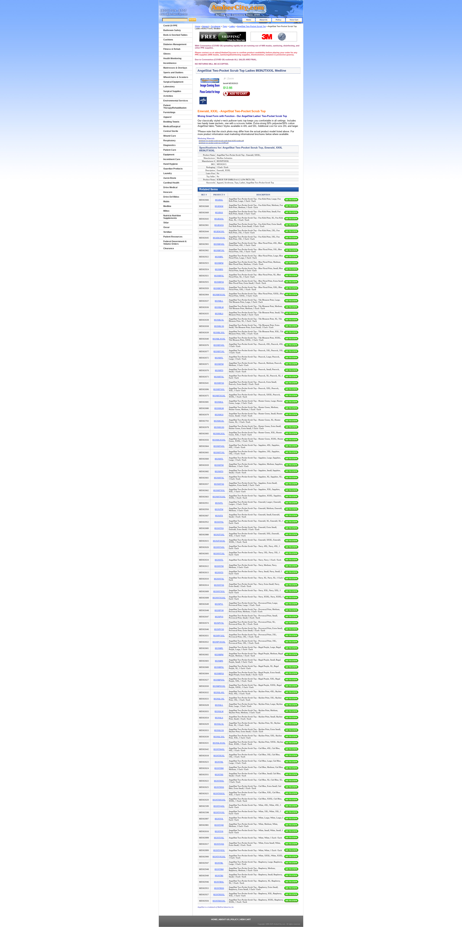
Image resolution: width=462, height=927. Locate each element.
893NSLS (219, 718)
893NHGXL (219, 421)
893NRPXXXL (219, 686)
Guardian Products (173, 168)
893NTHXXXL (219, 800)
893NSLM (219, 711)
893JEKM (219, 206)
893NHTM (219, 465)
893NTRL (219, 863)
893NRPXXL (219, 680)
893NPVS (219, 617)
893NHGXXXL (219, 440)
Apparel (205, 26)
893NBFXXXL (219, 295)
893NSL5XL (219, 699)
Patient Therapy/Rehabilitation (174, 106)
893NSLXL (219, 724)
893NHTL (219, 459)
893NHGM (219, 408)
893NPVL (219, 604)
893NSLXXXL (219, 743)
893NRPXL (219, 667)
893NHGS (219, 415)
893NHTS (219, 471)
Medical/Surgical (171, 126)
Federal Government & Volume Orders (175, 242)
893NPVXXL (219, 636)
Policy (278, 20)
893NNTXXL (219, 591)
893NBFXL (219, 276)
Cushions (168, 39)
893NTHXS (219, 787)
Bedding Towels (171, 122)
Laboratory (169, 86)
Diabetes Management (174, 44)
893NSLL (219, 705)
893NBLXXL (219, 332)
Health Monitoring (172, 58)
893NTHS (219, 774)
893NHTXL (219, 478)
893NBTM (219, 364)
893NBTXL (219, 377)
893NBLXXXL (219, 339)
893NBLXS (219, 326)
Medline (167, 206)
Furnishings (169, 112)
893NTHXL (219, 781)
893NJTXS (219, 528)
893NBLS (219, 313)
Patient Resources (172, 236)
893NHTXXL (219, 490)
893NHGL (219, 402)
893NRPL (219, 648)
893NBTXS (219, 383)
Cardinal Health (171, 183)
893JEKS (219, 212)
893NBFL (219, 257)
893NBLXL (219, 320)
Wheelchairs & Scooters (175, 77)
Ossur (166, 227)
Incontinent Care (171, 159)
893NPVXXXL (219, 642)
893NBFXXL (219, 288)
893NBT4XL (219, 345)
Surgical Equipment (173, 82)
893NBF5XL (219, 250)
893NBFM (219, 263)
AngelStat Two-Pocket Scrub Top (251, 26)
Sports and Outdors (173, 72)
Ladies (232, 26)
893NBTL (219, 358)
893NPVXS (219, 629)
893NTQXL (219, 838)
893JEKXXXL (219, 238)
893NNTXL (219, 579)
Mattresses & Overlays (175, 68)
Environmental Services (175, 100)
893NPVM (219, 610)
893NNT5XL (219, 553)
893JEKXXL (219, 231)
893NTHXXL (219, 793)
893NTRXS (219, 888)
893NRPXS (219, 673)
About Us (263, 20)
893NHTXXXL (219, 497)
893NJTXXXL (219, 541)
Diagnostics (169, 145)
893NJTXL (219, 522)
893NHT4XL (219, 446)
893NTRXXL (219, 894)
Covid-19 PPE (170, 25)
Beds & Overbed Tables (175, 35)
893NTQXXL (219, 850)
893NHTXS (219, 484)
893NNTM (219, 566)
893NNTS (219, 572)
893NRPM (219, 654)
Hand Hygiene (170, 164)
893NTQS (219, 831)
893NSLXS (219, 730)
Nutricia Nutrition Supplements (172, 216)
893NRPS (219, 661)
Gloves (167, 54)
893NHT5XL (219, 452)
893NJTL (219, 503)
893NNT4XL (219, 547)
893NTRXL (219, 882)
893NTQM (219, 825)
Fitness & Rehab (171, 49)
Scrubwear (216, 26)
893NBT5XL (219, 351)
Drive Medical (170, 187)
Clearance (168, 248)
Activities (168, 96)
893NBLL (219, 301)
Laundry (167, 173)
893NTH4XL (219, 749)
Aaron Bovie (169, 178)
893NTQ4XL (219, 806)
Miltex (166, 211)
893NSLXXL (219, 737)
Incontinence (169, 63)
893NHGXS (219, 427)
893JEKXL (219, 219)
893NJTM (219, 509)
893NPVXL (219, 623)
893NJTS (219, 516)
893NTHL (219, 762)
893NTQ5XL (219, 812)
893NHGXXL (219, 433)
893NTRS (219, 875)
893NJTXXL (219, 535)
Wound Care (169, 136)
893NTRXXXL (219, 901)
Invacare (167, 192)
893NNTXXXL (219, 598)
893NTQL (219, 819)
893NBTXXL (219, 389)
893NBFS (219, 269)
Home (248, 20)
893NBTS (219, 370)
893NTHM (219, 768)
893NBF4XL (219, 244)
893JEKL (219, 200)
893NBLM (219, 307)
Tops (225, 26)
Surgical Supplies (172, 91)
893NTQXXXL (219, 857)
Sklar (166, 222)
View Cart (294, 20)
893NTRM (219, 869)
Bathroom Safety (172, 30)
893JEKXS (219, 225)
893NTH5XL (219, 756)
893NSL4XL (219, 692)
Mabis (166, 201)
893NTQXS (219, 844)
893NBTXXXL (219, 396)
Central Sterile (170, 131)
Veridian (167, 232)
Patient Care (169, 150)
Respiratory (169, 140)
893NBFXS (219, 282)
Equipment (168, 154)
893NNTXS (219, 585)
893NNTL (219, 560)
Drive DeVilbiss (171, 197)
